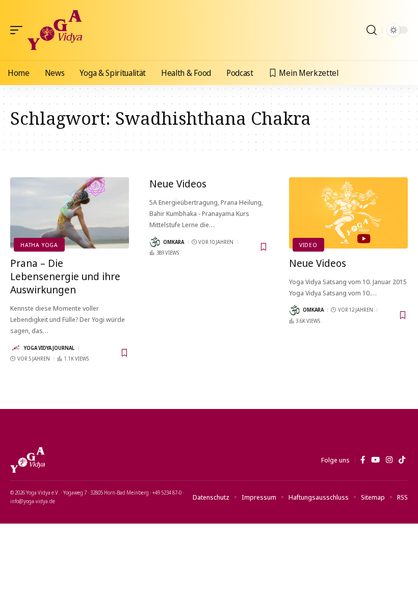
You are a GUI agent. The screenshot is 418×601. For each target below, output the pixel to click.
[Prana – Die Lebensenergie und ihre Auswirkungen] (69, 213)
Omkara (173, 241)
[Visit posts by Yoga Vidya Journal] (15, 347)
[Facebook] (363, 460)
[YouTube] (375, 460)
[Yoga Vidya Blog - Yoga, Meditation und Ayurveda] (55, 30)
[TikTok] (402, 460)
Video (308, 245)
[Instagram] (389, 460)
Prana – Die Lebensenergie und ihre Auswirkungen (65, 276)
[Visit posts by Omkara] (155, 242)
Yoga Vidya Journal (49, 347)
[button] (19, 30)
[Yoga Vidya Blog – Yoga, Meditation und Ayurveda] (27, 460)
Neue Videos (177, 183)
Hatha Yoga (39, 245)
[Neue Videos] (348, 213)
